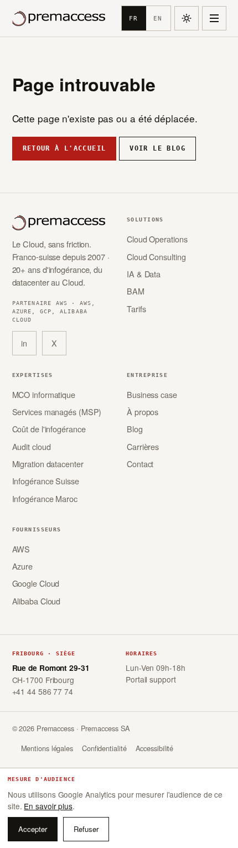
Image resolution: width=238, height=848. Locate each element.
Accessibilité (155, 748)
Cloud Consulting (156, 256)
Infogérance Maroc (44, 498)
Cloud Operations (157, 239)
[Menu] (214, 18)
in (24, 343)
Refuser (86, 829)
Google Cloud (36, 583)
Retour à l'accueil (64, 148)
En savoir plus (48, 805)
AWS (21, 549)
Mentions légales (47, 748)
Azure (22, 566)
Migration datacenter (48, 463)
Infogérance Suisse (45, 481)
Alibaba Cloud (36, 601)
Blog (135, 429)
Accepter (32, 829)
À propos (142, 411)
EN (157, 18)
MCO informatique (43, 394)
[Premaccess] (58, 18)
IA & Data (144, 274)
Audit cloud (31, 446)
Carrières (143, 446)
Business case (152, 394)
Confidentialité (104, 748)
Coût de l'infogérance (49, 429)
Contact (140, 463)
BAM (135, 291)
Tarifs (136, 308)
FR (133, 18)
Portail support (151, 679)
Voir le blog (157, 148)
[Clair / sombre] (186, 18)
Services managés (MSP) (57, 411)
